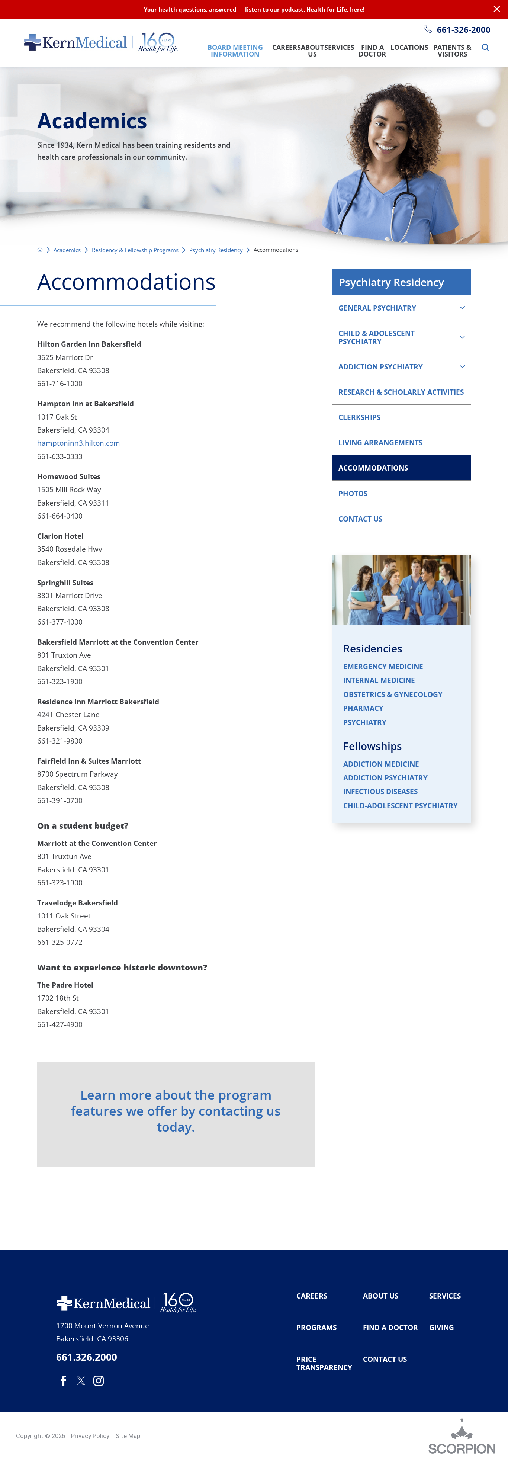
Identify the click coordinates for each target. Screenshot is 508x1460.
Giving (441, 1327)
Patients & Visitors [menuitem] (452, 51)
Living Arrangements (380, 442)
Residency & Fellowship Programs (135, 250)
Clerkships (359, 417)
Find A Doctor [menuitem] (372, 51)
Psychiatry (364, 722)
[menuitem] (485, 47)
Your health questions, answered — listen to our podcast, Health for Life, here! (254, 9)
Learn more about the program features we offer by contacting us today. (176, 1110)
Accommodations (373, 467)
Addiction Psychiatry (380, 366)
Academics (67, 250)
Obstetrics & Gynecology (393, 694)
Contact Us (360, 518)
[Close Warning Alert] (497, 9)
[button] (462, 307)
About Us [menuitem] (312, 51)
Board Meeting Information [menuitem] (235, 51)
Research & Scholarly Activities (401, 392)
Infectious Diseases (380, 791)
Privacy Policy (90, 1436)
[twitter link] (81, 1380)
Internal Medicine (379, 680)
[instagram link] (98, 1380)
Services (445, 1296)
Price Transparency (324, 1363)
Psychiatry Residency (216, 250)
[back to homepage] (40, 250)
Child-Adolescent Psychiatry (400, 805)
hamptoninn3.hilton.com (78, 442)
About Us (380, 1296)
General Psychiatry (377, 307)
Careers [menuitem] (286, 48)
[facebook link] (63, 1380)
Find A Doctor (390, 1327)
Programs (316, 1327)
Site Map (128, 1436)
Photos (352, 493)
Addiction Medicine (381, 764)
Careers (311, 1296)
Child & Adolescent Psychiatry (376, 337)
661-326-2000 (464, 30)
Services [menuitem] (339, 48)
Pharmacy (363, 708)
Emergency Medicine (383, 666)
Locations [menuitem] (409, 48)
